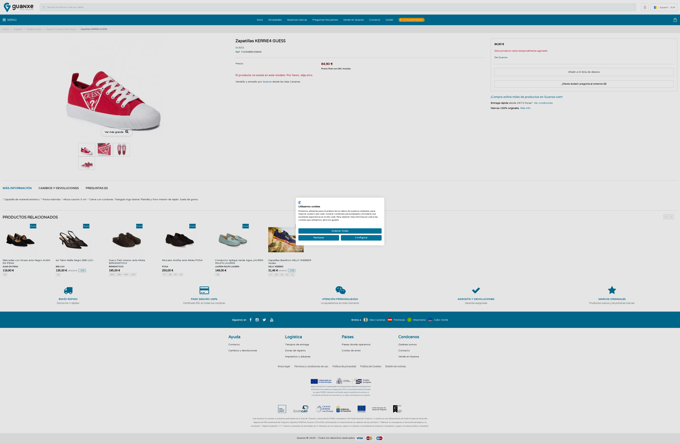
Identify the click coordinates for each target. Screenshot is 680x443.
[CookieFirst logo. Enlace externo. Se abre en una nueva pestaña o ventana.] (299, 202)
